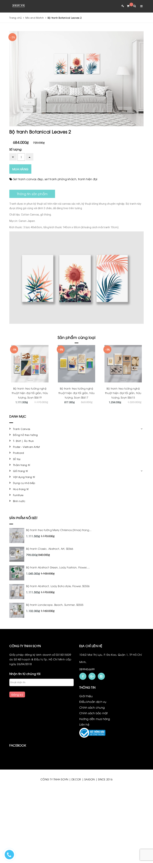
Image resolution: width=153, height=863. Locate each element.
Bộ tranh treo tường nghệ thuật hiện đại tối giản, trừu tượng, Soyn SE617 (76, 393)
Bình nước (19, 501)
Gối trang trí (20, 471)
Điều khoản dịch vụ (92, 701)
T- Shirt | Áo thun (23, 440)
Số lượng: (15, 149)
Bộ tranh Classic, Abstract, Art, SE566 (49, 548)
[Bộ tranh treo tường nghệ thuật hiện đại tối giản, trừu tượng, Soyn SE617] (76, 363)
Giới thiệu (86, 696)
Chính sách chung (92, 707)
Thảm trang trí (21, 465)
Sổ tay (17, 459)
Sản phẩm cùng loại (76, 337)
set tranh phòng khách (60, 179)
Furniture (18, 495)
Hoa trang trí (21, 489)
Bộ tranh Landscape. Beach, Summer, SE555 (55, 604)
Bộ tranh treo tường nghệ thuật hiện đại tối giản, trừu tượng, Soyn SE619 (30, 393)
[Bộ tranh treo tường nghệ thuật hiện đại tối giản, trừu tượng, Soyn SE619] (29, 363)
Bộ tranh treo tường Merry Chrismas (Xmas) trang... (58, 530)
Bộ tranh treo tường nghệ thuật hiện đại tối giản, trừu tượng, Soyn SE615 (123, 393)
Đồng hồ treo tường (25, 434)
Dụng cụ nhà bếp (24, 482)
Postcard (18, 452)
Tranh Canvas (21, 428)
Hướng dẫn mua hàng (94, 719)
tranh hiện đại (87, 179)
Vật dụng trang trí (24, 477)
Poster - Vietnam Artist (26, 446)
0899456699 (87, 669)
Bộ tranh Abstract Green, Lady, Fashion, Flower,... (58, 567)
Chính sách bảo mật (93, 713)
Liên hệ (84, 724)
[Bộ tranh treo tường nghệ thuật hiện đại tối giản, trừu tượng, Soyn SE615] (123, 363)
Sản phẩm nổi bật (23, 518)
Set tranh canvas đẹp (28, 179)
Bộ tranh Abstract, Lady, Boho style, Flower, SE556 (58, 586)
